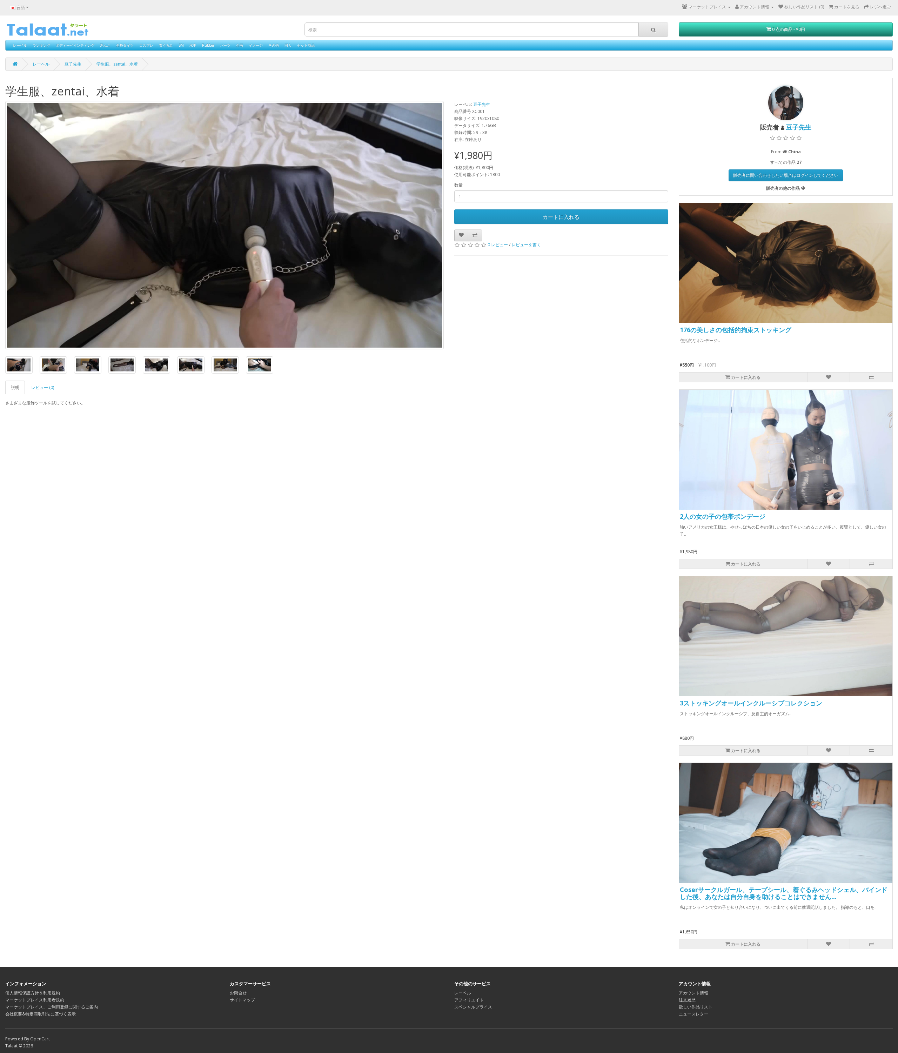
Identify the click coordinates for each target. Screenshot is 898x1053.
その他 (273, 45)
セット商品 (306, 45)
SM (181, 45)
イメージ (256, 45)
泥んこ (105, 45)
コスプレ (146, 45)
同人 (287, 45)
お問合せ (238, 993)
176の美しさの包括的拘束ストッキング (735, 330)
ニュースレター (693, 1014)
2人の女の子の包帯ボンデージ (722, 516)
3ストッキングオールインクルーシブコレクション (751, 703)
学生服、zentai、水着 (117, 64)
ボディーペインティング (75, 45)
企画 (239, 45)
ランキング (41, 45)
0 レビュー (498, 245)
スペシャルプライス (473, 1007)
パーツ (225, 45)
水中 (192, 45)
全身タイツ (125, 45)
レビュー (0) (42, 387)
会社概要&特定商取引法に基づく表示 (40, 1014)
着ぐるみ (166, 45)
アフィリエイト (469, 1000)
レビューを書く (526, 245)
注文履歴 (687, 1000)
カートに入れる (561, 216)
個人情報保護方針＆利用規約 (32, 993)
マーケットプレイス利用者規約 (34, 1000)
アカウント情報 (693, 993)
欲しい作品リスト (695, 1007)
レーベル (20, 45)
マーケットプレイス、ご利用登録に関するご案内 (51, 1007)
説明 (15, 387)
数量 (458, 185)
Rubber (208, 45)
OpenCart (40, 1039)
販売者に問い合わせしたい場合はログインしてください (785, 175)
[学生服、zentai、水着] (224, 225)
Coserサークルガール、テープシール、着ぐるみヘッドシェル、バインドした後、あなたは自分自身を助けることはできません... (783, 893)
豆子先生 (73, 64)
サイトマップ (242, 1000)
